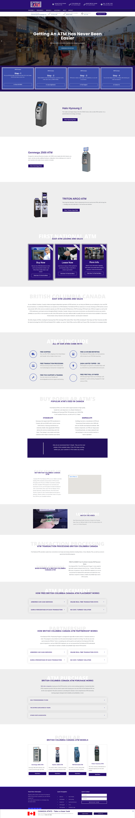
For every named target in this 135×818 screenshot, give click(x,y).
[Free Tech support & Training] (33, 377)
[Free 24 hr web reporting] (73, 354)
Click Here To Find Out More (41, 275)
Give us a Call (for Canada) (72, 13)
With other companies (46, 686)
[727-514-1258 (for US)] (70, 4)
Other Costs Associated (38, 715)
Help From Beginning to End (39, 700)
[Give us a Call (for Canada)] (64, 13)
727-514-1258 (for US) (75, 3)
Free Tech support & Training (51, 375)
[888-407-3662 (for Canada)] (84, 4)
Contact (70, 10)
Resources (40, 10)
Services (48, 10)
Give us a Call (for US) (55, 13)
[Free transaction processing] (33, 365)
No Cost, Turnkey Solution (80, 609)
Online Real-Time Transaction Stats (84, 602)
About (64, 10)
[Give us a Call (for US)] (49, 13)
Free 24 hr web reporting (90, 352)
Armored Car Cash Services (42, 602)
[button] (96, 10)
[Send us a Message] (29, 13)
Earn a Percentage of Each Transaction (47, 609)
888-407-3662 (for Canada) (91, 3)
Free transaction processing (51, 363)
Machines (31, 10)
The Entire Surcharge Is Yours (40, 707)
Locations (57, 10)
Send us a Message (35, 13)
